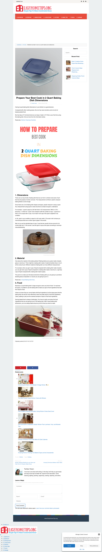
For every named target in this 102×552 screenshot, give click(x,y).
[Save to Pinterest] (20, 367)
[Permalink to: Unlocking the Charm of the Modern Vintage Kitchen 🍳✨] (25, 379)
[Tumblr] (86, 1)
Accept (69, 546)
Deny (81, 546)
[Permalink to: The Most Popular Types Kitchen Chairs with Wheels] (25, 392)
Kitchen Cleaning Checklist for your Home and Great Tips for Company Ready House (25, 462)
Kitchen (21, 457)
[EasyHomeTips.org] (33, 8)
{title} (81, 549)
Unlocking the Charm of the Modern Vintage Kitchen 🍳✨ (33, 385)
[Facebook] (81, 1)
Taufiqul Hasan (29, 469)
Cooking (29, 457)
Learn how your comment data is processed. (47, 508)
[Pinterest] (84, 1)
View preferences (94, 546)
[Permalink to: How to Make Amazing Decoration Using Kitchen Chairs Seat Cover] (25, 405)
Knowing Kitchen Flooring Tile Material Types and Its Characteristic (36, 453)
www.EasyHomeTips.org (51, 518)
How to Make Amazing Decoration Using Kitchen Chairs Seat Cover (36, 411)
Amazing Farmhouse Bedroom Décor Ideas (53, 461)
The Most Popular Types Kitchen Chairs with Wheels (32, 398)
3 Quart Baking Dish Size (28, 280)
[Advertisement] (51, 31)
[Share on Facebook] (32, 367)
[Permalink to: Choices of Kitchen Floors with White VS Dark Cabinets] (25, 433)
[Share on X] (44, 367)
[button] (99, 534)
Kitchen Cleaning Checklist (28, 120)
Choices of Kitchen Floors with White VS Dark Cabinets (32, 439)
